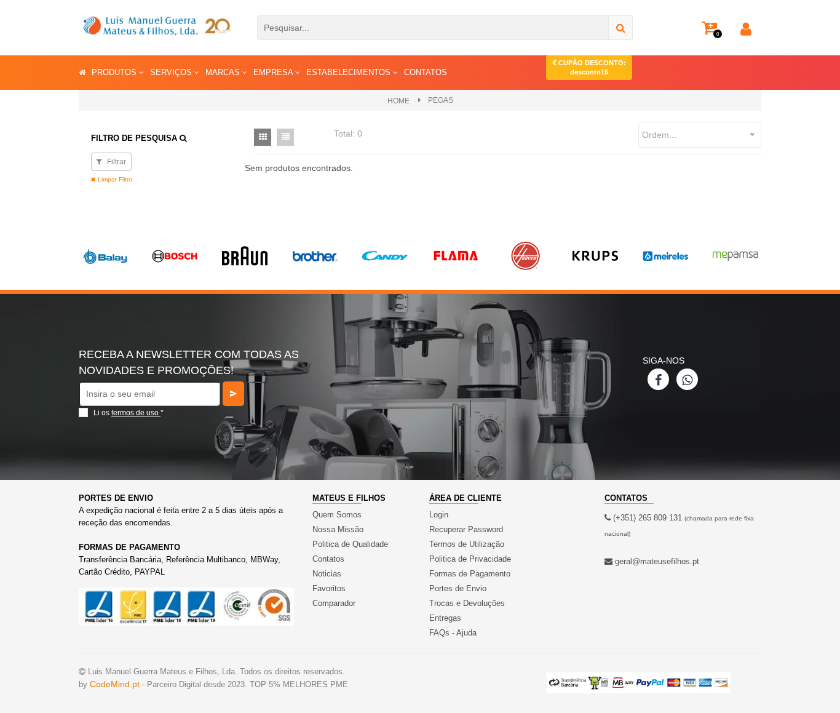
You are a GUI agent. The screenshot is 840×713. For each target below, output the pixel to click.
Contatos (328, 559)
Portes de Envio (457, 588)
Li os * (128, 412)
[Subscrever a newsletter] (233, 393)
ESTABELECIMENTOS (349, 72)
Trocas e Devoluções (467, 603)
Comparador (333, 603)
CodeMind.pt (115, 684)
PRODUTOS (115, 72)
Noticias (326, 573)
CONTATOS (425, 72)
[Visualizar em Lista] (285, 137)
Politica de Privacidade (470, 559)
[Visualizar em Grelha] (262, 137)
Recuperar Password (466, 529)
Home (398, 101)
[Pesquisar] (620, 27)
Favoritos (329, 588)
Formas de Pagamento (469, 573)
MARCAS (223, 72)
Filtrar (115, 161)
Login (438, 514)
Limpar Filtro (114, 179)
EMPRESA (274, 72)
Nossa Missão (337, 529)
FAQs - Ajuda (453, 632)
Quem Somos (337, 514)
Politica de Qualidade (350, 544)
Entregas (445, 618)
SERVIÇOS (172, 72)
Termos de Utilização (466, 544)
